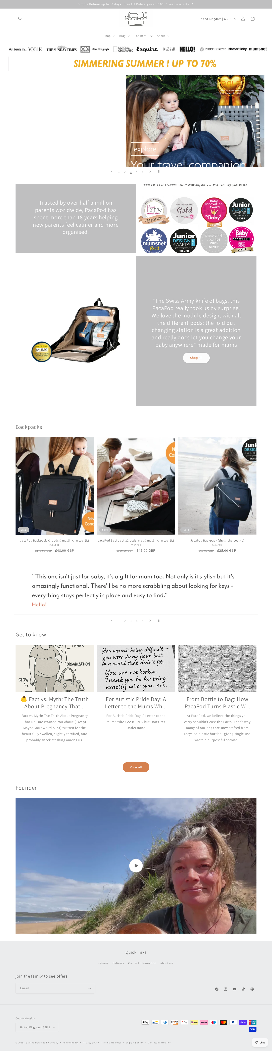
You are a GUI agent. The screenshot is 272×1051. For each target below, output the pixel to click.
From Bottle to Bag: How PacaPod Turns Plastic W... (217, 703)
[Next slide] (150, 171)
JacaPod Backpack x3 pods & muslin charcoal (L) (54, 540)
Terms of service (112, 1042)
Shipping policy (135, 1042)
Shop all (196, 358)
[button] (20, 18)
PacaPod (29, 1042)
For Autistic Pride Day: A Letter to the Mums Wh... (136, 703)
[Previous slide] (111, 171)
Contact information (159, 1042)
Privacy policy (91, 1042)
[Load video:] (136, 866)
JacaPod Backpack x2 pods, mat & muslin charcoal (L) (136, 540)
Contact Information (142, 963)
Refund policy (71, 1042)
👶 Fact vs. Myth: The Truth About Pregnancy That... (54, 703)
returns (103, 963)
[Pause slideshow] (160, 171)
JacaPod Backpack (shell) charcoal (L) (217, 540)
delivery (118, 963)
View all (136, 767)
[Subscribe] (89, 988)
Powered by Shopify (46, 1042)
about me (166, 963)
